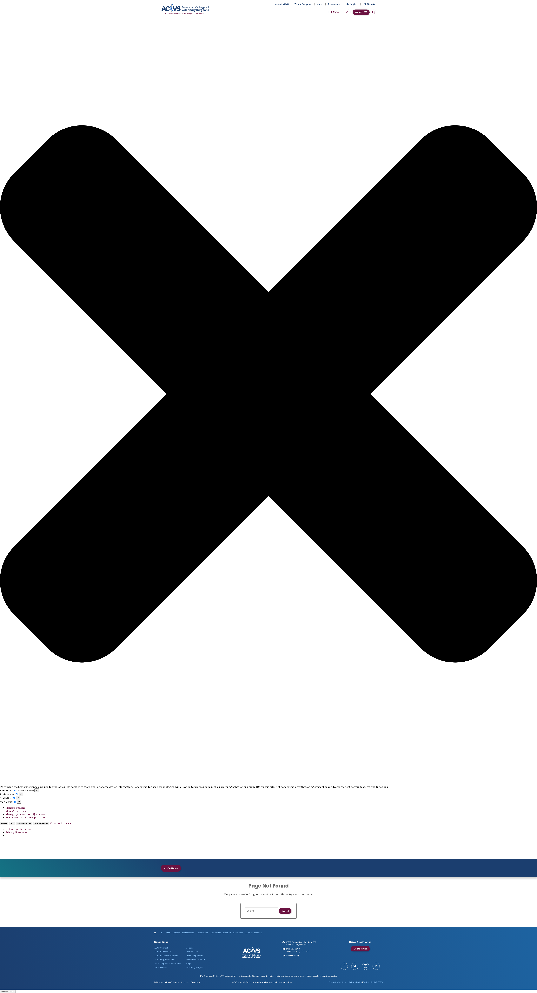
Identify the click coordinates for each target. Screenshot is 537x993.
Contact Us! (360, 948)
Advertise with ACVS (195, 959)
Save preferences (41, 823)
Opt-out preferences (18, 829)
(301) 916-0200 (293, 949)
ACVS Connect (161, 948)
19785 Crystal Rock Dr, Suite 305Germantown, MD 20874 (301, 943)
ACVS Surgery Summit (165, 959)
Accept (4, 823)
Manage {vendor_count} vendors (25, 814)
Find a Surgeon (302, 4)
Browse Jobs (192, 951)
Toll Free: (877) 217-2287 (297, 951)
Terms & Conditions (338, 982)
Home (160, 932)
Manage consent (8, 991)
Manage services (16, 811)
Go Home (172, 868)
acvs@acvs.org (293, 955)
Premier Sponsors (194, 955)
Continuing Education (221, 932)
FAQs (188, 963)
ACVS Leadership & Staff (166, 955)
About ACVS (282, 4)
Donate (371, 4)
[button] (268, 394)
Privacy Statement (17, 832)
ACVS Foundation (253, 932)
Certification (202, 932)
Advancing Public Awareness (168, 963)
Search (285, 910)
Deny (12, 823)
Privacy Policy (355, 982)
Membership (188, 932)
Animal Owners (173, 932)
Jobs (319, 4)
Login (353, 4)
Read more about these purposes (25, 817)
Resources (334, 4)
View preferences (24, 823)
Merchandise (161, 967)
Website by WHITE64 (373, 982)
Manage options (15, 807)
